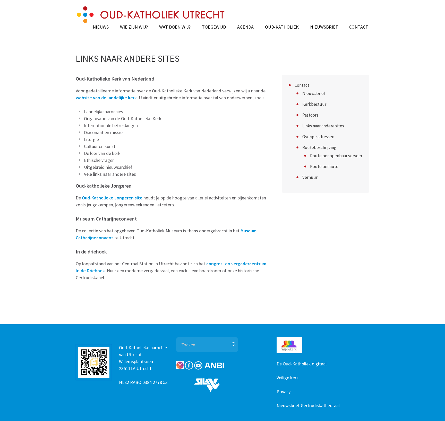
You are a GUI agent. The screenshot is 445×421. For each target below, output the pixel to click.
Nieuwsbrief (324, 27)
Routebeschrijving (319, 147)
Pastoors (310, 115)
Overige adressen (318, 136)
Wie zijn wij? (134, 27)
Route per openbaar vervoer (336, 156)
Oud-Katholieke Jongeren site (112, 198)
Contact (358, 27)
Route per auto (324, 166)
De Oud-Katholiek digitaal (302, 364)
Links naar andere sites (323, 126)
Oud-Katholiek (282, 27)
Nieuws (101, 27)
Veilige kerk (288, 378)
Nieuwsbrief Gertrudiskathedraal (308, 405)
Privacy (283, 391)
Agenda (245, 27)
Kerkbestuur (314, 104)
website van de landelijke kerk (106, 98)
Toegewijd (214, 27)
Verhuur (310, 177)
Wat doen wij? (175, 27)
